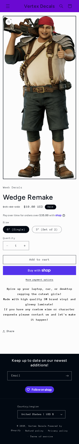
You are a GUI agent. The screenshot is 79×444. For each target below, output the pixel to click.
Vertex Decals (37, 426)
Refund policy (34, 431)
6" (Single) (16, 229)
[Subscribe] (67, 375)
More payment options (39, 279)
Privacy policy (58, 431)
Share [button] (11, 331)
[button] (7, 6)
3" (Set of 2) (47, 229)
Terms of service (41, 436)
